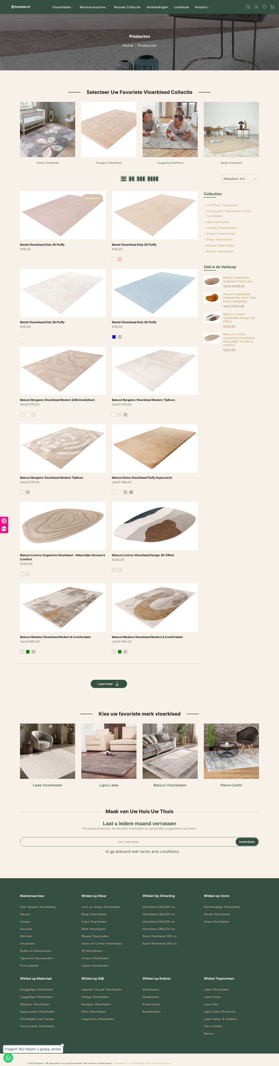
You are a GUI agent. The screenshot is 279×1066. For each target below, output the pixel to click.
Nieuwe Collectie (127, 7)
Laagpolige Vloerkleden (36, 996)
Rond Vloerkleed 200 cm (160, 943)
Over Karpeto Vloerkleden (38, 906)
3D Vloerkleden (92, 950)
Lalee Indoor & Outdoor (220, 1019)
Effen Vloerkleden (93, 1011)
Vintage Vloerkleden (95, 996)
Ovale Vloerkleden (216, 921)
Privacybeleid (29, 965)
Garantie (26, 929)
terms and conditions (159, 851)
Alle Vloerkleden (218, 222)
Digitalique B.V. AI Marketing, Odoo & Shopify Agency (142, 1063)
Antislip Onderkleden (222, 228)
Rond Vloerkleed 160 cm (160, 936)
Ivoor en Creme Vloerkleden (100, 906)
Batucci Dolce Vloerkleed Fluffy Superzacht (142, 477)
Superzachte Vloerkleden (37, 1011)
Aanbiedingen (157, 7)
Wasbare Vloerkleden (35, 1004)
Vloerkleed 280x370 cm (159, 929)
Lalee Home (212, 996)
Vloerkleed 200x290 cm (159, 906)
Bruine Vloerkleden (220, 251)
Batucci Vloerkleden (221, 233)
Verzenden (27, 943)
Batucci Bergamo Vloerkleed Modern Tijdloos (143, 400)
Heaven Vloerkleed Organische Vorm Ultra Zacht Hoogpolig (239, 297)
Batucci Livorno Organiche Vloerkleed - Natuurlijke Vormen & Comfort (240, 339)
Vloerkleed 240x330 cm (159, 921)
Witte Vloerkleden (93, 929)
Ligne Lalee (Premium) (220, 1011)
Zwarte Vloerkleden (94, 965)
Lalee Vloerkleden (216, 989)
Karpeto (201, 7)
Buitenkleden (152, 1011)
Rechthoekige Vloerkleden (222, 906)
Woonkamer (151, 989)
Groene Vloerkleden (95, 958)
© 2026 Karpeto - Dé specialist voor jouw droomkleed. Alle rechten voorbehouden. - (71, 1063)
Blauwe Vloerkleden (221, 245)
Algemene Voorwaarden (36, 958)
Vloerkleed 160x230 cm (159, 914)
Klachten (26, 936)
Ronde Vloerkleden (217, 914)
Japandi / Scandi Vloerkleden (101, 989)
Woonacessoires (93, 7)
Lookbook (181, 7)
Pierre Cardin (213, 1026)
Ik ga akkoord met (142, 851)
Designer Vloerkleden (96, 1004)
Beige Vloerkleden (220, 239)
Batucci (209, 1033)
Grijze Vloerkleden (94, 921)
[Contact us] (8, 1058)
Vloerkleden (61, 7)
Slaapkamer (151, 996)
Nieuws (25, 914)
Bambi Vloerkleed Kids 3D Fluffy (42, 244)
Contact (25, 921)
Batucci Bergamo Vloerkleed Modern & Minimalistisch (57, 400)
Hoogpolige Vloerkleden (36, 989)
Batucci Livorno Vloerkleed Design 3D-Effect (143, 555)
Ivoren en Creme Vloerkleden (101, 943)
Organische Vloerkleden (98, 1019)
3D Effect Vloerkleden (222, 205)
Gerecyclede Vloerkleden (37, 1026)
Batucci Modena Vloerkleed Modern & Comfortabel (55, 637)
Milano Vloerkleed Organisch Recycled (237, 279)
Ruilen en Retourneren (36, 950)
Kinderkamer (151, 1004)
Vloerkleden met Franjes (37, 1019)
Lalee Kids (211, 1004)
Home (127, 45)
